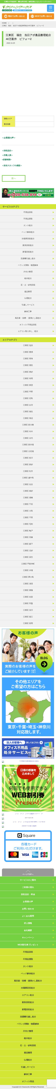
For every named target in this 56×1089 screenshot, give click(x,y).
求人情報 (28, 923)
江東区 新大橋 (28, 425)
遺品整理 (28, 291)
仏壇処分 (28, 298)
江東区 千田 (28, 517)
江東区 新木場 (28, 445)
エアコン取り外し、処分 (28, 331)
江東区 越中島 (28, 478)
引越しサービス (28, 305)
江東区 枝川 (28, 458)
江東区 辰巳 (28, 557)
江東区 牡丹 (28, 471)
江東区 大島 (28, 511)
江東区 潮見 (28, 365)
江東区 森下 (28, 544)
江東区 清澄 (28, 584)
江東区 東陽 (28, 590)
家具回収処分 (28, 245)
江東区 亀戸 (28, 531)
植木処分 (28, 278)
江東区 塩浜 (28, 345)
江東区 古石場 (28, 451)
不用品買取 (28, 219)
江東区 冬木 (28, 431)
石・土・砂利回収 (28, 285)
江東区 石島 (28, 398)
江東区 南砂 (28, 491)
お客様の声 (28, 901)
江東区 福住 (28, 411)
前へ (13, 178)
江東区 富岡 (28, 623)
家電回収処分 (28, 252)
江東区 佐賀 (28, 597)
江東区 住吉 (28, 484)
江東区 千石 (28, 504)
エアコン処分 (28, 995)
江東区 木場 (28, 570)
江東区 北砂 (28, 550)
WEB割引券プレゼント (28, 945)
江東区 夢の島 (28, 577)
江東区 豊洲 (28, 352)
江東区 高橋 (28, 537)
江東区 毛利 (28, 524)
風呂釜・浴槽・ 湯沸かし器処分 (28, 318)
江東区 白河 (28, 405)
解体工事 (28, 311)
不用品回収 (28, 212)
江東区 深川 (28, 610)
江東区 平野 (28, 392)
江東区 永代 (28, 438)
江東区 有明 (28, 378)
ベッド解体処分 (28, 232)
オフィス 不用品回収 (28, 325)
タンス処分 (28, 225)
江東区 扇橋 (28, 497)
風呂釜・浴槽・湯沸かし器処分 (28, 981)
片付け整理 (28, 272)
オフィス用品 (28, 1081)
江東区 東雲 (28, 385)
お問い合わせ (28, 909)
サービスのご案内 (28, 880)
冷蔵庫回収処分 (28, 239)
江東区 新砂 (28, 464)
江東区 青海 (28, 358)
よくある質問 (28, 916)
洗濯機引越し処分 (28, 258)
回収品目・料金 (28, 894)
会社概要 (28, 930)
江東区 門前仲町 (28, 564)
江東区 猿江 (28, 617)
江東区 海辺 (28, 418)
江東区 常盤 (28, 603)
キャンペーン (28, 937)
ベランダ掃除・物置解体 (28, 265)
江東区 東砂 (28, 372)
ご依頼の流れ (28, 887)
